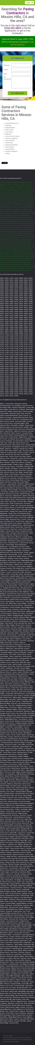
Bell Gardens (10, 249)
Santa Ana (18, 192)
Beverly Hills (3, 254)
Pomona (24, 217)
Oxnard (2, 233)
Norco (26, 196)
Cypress (11, 213)
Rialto (12, 233)
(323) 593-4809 (12, 28)
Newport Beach (23, 264)
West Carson (18, 213)
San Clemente (8, 186)
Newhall (2, 262)
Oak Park (15, 262)
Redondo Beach (5, 215)
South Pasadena (21, 225)
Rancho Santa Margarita (12, 227)
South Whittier (27, 258)
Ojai (6, 235)
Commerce (13, 229)
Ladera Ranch (8, 188)
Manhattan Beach (16, 217)
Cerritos (21, 196)
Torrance (29, 209)
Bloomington (4, 211)
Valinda (10, 221)
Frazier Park (11, 254)
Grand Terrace (19, 202)
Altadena (31, 205)
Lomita (30, 254)
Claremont (14, 270)
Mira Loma (24, 233)
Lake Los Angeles (13, 209)
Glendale (7, 182)
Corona (2, 194)
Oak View (27, 200)
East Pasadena (28, 237)
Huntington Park (25, 194)
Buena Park (27, 249)
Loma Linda (27, 202)
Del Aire (9, 245)
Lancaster (6, 184)
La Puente (30, 229)
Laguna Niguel (29, 198)
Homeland (28, 241)
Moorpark (3, 249)
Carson (21, 245)
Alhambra (3, 258)
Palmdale (29, 227)
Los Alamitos (12, 198)
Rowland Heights (5, 217)
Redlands (8, 194)
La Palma (16, 186)
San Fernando (10, 266)
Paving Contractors (20, 11)
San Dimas (3, 200)
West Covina (16, 188)
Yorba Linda (13, 215)
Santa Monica (10, 219)
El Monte (31, 235)
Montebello (21, 262)
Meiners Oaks (18, 190)
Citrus (6, 203)
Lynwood (12, 205)
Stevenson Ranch (26, 192)
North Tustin (4, 198)
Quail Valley (6, 225)
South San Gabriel (22, 247)
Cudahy (19, 268)
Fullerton (22, 221)
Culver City (3, 251)
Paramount (22, 243)
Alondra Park (23, 186)
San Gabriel (7, 247)
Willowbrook (12, 235)
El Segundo (12, 268)
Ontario (14, 237)
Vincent (7, 196)
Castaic (13, 225)
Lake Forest (24, 251)
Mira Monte (10, 223)
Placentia (26, 190)
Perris (28, 223)
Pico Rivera (17, 231)
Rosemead (11, 202)
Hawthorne (14, 243)
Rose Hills (13, 182)
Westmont (10, 200)
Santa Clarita (13, 207)
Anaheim (8, 237)
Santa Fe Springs (26, 188)
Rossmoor (8, 262)
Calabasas (21, 270)
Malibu (8, 258)
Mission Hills (25, 211)
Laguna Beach (4, 192)
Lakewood (3, 245)
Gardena (19, 235)
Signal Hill (10, 231)
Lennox (2, 243)
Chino (2, 270)
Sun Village (13, 184)
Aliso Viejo (8, 264)
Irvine (28, 225)
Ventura (31, 247)
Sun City (14, 247)
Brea (22, 200)
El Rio (20, 258)
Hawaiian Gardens (5, 260)
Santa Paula (28, 207)
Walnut (26, 245)
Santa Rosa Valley (20, 223)
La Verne (2, 237)
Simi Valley (31, 213)
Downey (25, 239)
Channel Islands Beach (7, 190)
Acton (31, 196)
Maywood (17, 200)
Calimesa (7, 243)
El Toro (28, 243)
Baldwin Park (15, 194)
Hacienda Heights (26, 231)
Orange (31, 256)
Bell (5, 223)
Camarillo (29, 219)
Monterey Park (19, 249)
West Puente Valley (21, 205)
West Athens (14, 256)
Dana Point (18, 266)
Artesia (7, 256)
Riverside (17, 233)
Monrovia (27, 260)
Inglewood (15, 245)
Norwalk (18, 251)
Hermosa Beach (27, 252)
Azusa (2, 182)
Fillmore (25, 254)
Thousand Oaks (13, 239)
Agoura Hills (20, 198)
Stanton (23, 227)
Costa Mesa (3, 209)
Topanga (23, 219)
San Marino (21, 207)
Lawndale (15, 264)
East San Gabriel (23, 256)
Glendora (11, 241)
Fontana (11, 192)
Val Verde (7, 270)
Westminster (14, 196)
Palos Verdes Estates (14, 211)
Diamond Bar (4, 239)
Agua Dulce (3, 231)
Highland (24, 182)
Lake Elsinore (11, 251)
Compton (17, 219)
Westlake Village (14, 203)
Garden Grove (4, 268)
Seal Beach (20, 237)
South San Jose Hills (28, 266)
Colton (6, 213)
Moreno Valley (11, 252)
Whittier (25, 235)
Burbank (26, 270)
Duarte (19, 182)
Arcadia (25, 213)
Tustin (32, 190)
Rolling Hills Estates (18, 260)
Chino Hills (22, 209)
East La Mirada (4, 207)
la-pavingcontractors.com (21, 1035)
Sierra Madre (4, 221)
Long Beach (19, 254)
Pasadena (19, 252)
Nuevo (2, 256)
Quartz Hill (21, 215)
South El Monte (19, 241)
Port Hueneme (26, 268)
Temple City (14, 258)
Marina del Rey (22, 229)
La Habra (27, 215)
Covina (20, 239)
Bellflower (16, 221)
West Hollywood (22, 184)
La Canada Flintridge (26, 203)
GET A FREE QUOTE (17, 93)
